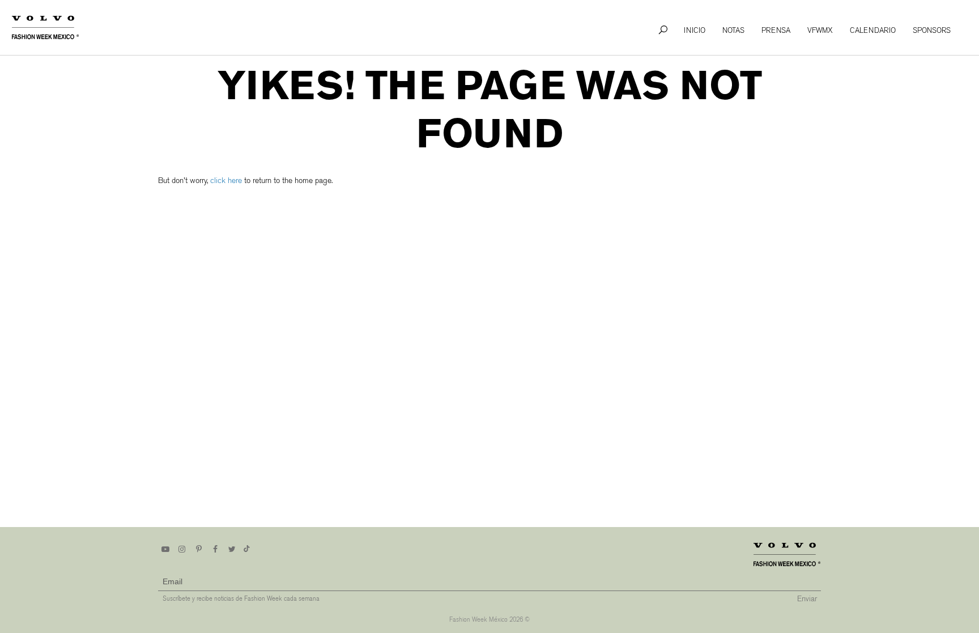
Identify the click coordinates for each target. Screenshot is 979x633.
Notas (733, 30)
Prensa (775, 30)
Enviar (807, 598)
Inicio (694, 30)
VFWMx (820, 30)
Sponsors (932, 30)
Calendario (873, 30)
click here (226, 180)
